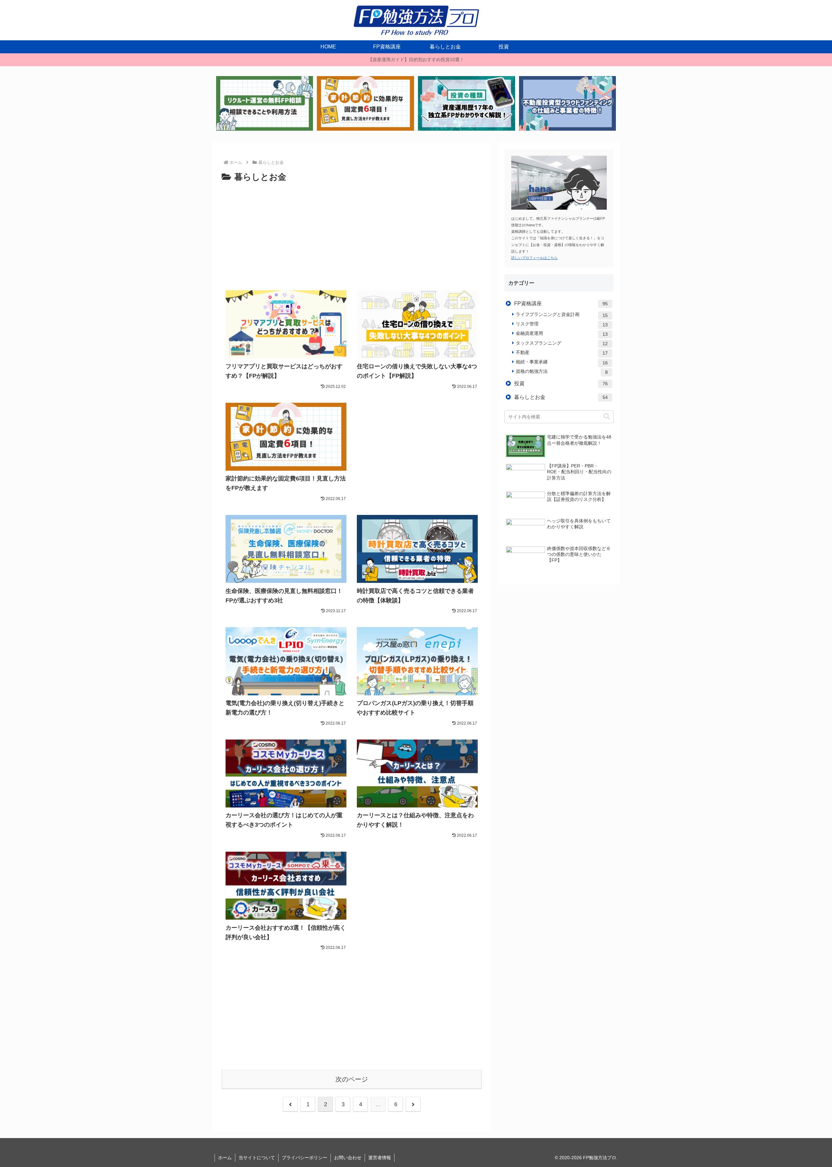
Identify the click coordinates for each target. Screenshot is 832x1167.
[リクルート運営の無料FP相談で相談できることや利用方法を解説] (264, 103)
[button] (607, 416)
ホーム (225, 1157)
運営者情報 (379, 1157)
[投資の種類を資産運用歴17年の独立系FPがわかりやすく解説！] (466, 103)
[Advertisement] (352, 233)
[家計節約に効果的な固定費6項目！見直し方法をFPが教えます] (365, 103)
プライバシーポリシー (304, 1157)
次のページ (351, 1079)
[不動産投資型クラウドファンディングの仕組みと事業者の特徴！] (567, 103)
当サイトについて (257, 1157)
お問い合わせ (347, 1157)
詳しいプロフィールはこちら (534, 258)
